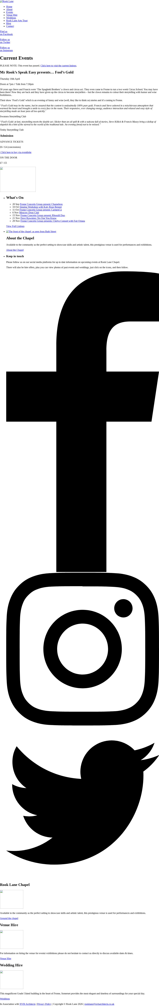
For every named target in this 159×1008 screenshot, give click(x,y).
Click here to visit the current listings (58, 65)
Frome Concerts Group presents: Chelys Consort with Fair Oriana (52, 221)
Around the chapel (9, 918)
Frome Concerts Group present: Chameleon (41, 204)
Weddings (11, 17)
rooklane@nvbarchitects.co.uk (99, 1004)
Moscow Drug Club (29, 212)
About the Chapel (15, 250)
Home (9, 6)
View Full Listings (15, 226)
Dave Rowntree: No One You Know (38, 218)
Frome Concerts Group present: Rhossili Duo (42, 215)
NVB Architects (27, 1004)
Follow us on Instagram (6, 49)
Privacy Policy (44, 1004)
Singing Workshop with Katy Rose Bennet (41, 207)
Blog (8, 23)
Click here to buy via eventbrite (15, 152)
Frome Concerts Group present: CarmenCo (41, 209)
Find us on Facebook (6, 33)
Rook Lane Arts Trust (16, 20)
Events (9, 12)
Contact (10, 26)
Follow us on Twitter (5, 41)
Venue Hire (11, 15)
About (9, 9)
